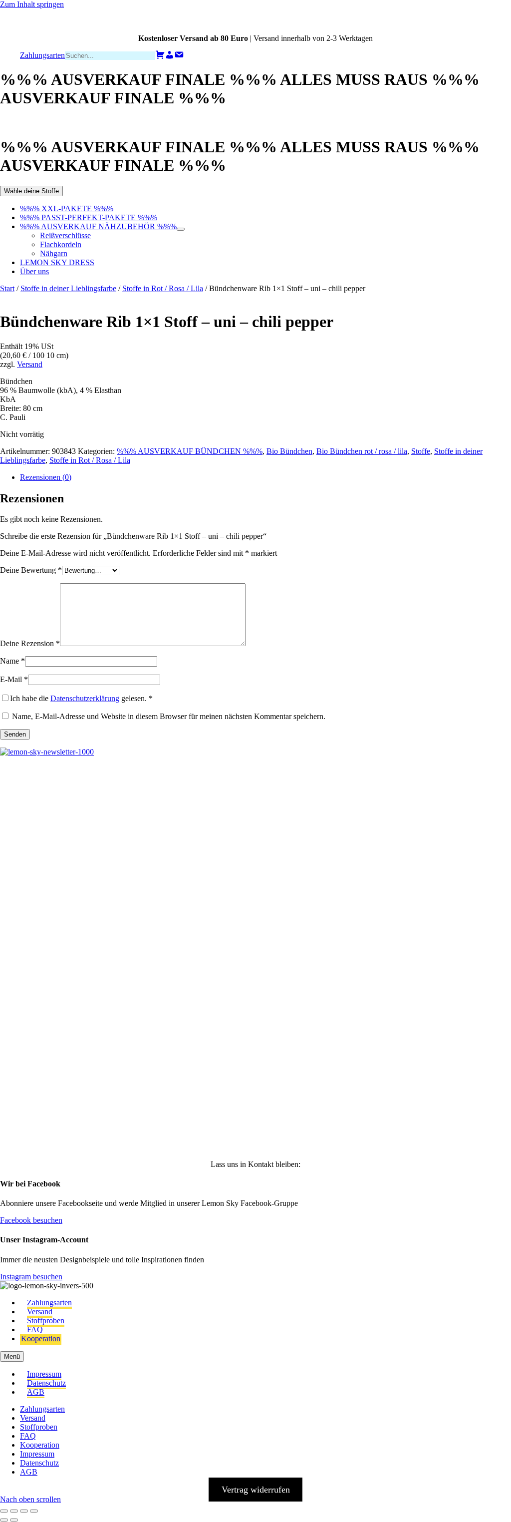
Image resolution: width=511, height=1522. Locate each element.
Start (7, 288)
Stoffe (420, 451)
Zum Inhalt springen (32, 4)
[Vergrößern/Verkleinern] (4, 1511)
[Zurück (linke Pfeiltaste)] (4, 1520)
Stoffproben (45, 1320)
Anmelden (119, 1126)
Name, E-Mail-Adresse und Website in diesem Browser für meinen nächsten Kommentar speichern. (168, 716)
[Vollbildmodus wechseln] (14, 1511)
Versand (29, 364)
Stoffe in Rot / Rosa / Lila (162, 288)
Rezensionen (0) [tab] (45, 477)
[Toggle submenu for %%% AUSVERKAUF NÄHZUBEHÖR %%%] (181, 229)
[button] (23, 804)
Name (12, 661)
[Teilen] (24, 1511)
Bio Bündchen (289, 451)
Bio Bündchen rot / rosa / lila (361, 451)
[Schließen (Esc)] (34, 1511)
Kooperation (40, 1338)
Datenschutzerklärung (84, 698)
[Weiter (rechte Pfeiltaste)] (14, 1520)
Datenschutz (46, 1383)
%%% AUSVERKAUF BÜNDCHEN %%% (189, 451)
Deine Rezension (30, 643)
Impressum (44, 1374)
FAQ (35, 1329)
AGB (35, 1392)
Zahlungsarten (49, 1302)
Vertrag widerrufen (256, 1490)
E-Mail (14, 679)
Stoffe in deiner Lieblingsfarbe (68, 288)
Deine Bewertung (31, 570)
